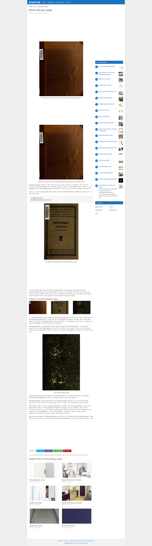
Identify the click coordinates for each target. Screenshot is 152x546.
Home (44, 2)
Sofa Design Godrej (104, 160)
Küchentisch (98, 210)
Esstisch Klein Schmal (105, 85)
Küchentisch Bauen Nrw (106, 135)
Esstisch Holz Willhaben (105, 98)
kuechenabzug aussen (60, 455)
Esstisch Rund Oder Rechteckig (107, 179)
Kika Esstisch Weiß (104, 116)
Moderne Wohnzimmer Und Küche (71, 480)
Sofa (96, 213)
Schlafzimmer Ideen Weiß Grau (108, 148)
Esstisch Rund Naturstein (106, 173)
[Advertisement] (61, 27)
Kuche (68, 2)
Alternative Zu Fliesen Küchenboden (72, 503)
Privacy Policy (90, 540)
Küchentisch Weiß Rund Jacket (108, 141)
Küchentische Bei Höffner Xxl (107, 91)
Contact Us (65, 540)
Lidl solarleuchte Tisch (105, 166)
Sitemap (60, 540)
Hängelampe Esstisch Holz (106, 104)
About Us (84, 540)
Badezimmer (51, 2)
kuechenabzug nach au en (82, 455)
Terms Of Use (78, 540)
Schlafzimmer (61, 2)
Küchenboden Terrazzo (36, 526)
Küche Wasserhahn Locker (37, 480)
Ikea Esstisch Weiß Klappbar (107, 66)
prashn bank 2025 (83, 543)
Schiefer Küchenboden (68, 526)
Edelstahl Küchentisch (36, 503)
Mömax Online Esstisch (105, 154)
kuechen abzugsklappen (48, 455)
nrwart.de (34, 2)
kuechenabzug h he (70, 455)
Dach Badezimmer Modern (106, 123)
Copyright (71, 540)
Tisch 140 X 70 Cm (104, 110)
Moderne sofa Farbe (104, 79)
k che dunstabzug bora (37, 455)
